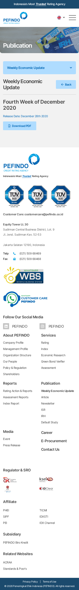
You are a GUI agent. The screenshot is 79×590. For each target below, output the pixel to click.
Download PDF (21, 126)
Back (68, 84)
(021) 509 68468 (30, 259)
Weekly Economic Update (25, 68)
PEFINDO (19, 326)
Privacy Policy (30, 581)
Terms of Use (49, 581)
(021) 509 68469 (30, 253)
